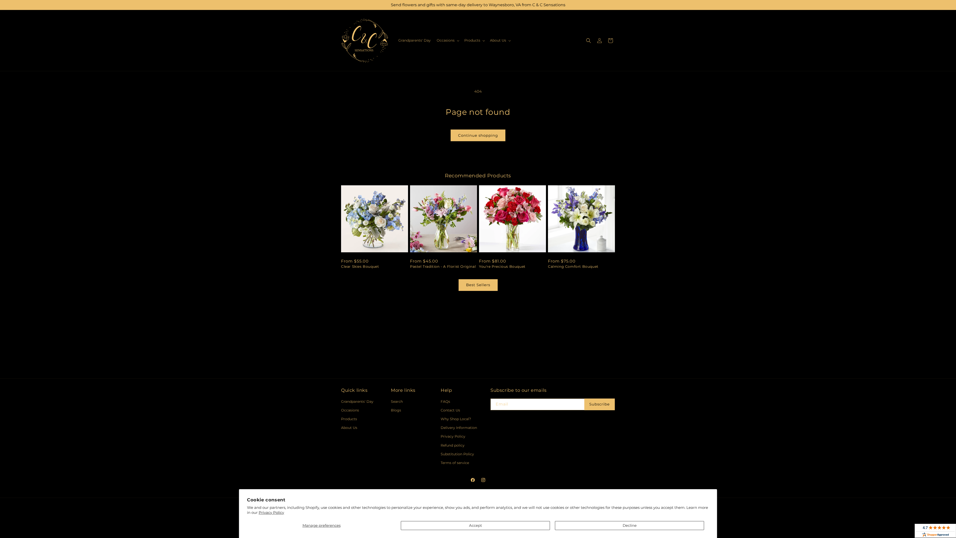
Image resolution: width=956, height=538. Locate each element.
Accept (475, 525)
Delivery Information (459, 427)
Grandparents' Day (357, 401)
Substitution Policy (457, 454)
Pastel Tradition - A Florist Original (443, 266)
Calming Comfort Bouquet (573, 266)
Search (397, 401)
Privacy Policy (271, 512)
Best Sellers (478, 284)
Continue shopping (478, 135)
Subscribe (599, 404)
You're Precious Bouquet (502, 266)
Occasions (350, 410)
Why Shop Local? (456, 419)
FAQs (445, 401)
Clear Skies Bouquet (360, 266)
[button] (447, 40)
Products (349, 419)
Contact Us (450, 410)
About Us (349, 427)
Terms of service (455, 463)
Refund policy (453, 445)
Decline (630, 525)
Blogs (396, 410)
